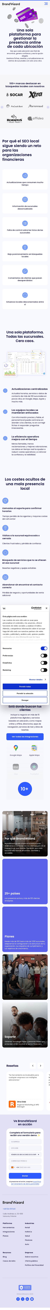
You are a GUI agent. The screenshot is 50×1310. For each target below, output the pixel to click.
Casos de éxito (9, 1261)
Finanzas (28, 1240)
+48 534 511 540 (9, 1209)
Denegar (25, 700)
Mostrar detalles (36, 679)
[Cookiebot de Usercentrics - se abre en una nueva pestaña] (31, 608)
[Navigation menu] (46, 4)
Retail (27, 1227)
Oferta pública (31, 1261)
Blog (5, 1257)
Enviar (25, 1176)
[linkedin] (27, 1300)
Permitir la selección (25, 693)
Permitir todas (25, 687)
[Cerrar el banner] (46, 608)
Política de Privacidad (34, 1265)
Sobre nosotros (31, 1257)
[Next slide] (48, 107)
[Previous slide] (2, 107)
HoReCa (28, 1232)
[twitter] (22, 1300)
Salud (27, 1236)
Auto (27, 1244)
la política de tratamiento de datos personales (26, 1182)
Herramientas (8, 1227)
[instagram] (32, 1300)
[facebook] (18, 1300)
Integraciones (9, 1232)
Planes (5, 1236)
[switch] (44, 656)
